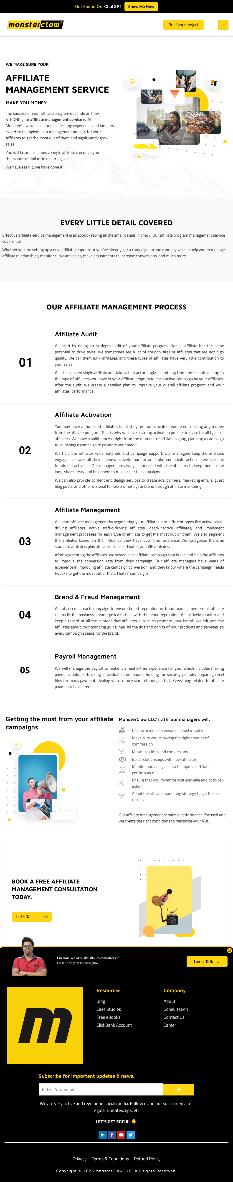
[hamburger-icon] (223, 25)
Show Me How (141, 6)
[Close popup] (229, 950)
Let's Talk (207, 961)
